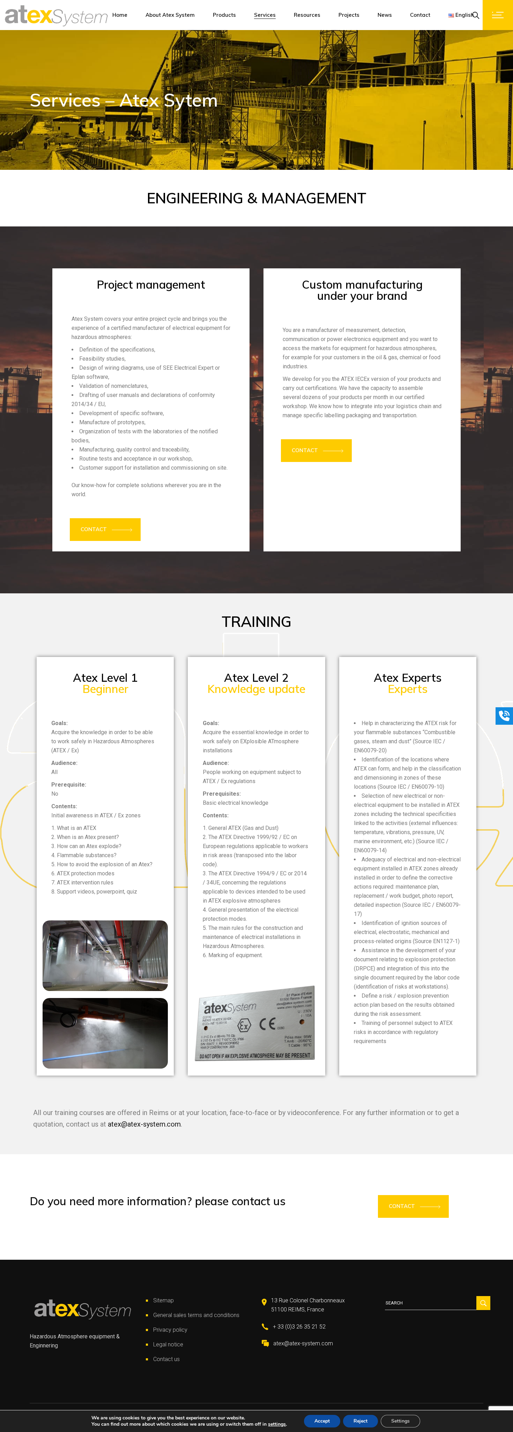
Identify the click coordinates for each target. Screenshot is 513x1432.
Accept (322, 1421)
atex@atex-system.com (144, 1124)
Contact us (166, 1359)
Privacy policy (170, 1329)
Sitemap (163, 1300)
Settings (400, 1421)
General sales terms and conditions (196, 1315)
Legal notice (168, 1344)
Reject (360, 1421)
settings (277, 1424)
